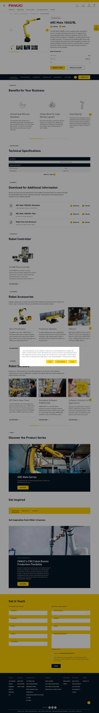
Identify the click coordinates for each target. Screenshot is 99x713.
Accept (72, 361)
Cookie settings (61, 361)
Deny (50, 361)
